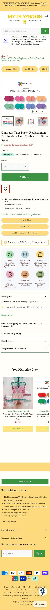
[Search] (45, 31)
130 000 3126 (28, 42)
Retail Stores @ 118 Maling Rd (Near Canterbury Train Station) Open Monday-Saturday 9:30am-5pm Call (29, 39)
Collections (18, 593)
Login (10, 242)
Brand (27, 593)
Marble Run (29, 69)
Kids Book (7, 593)
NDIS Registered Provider (23, 596)
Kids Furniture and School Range (29, 590)
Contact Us (7, 596)
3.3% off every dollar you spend (33, 242)
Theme (34, 593)
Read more (6, 315)
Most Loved (15, 587)
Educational (39, 587)
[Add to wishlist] (5, 189)
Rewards (25, 599)
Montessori (10, 590)
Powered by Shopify (25, 604)
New (30, 587)
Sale (24, 587)
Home (3, 56)
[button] (42, 16)
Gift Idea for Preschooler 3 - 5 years (25, 233)
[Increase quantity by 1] (25, 167)
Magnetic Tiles (10, 69)
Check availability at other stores (17, 208)
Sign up (39, 553)
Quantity (5, 160)
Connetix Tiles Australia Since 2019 (18, 145)
